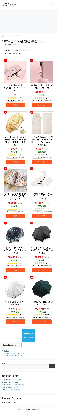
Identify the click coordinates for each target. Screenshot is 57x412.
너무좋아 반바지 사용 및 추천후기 (13, 355)
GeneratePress (35, 409)
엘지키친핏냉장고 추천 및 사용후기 (12, 379)
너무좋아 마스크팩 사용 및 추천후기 (14, 353)
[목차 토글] (18, 345)
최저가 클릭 (15, 105)
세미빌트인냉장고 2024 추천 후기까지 (13, 385)
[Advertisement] (28, 20)
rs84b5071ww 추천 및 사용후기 (11, 390)
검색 (3, 363)
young (13, 5)
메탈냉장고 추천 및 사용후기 (10, 382)
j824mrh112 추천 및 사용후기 (10, 387)
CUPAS (6, 351)
